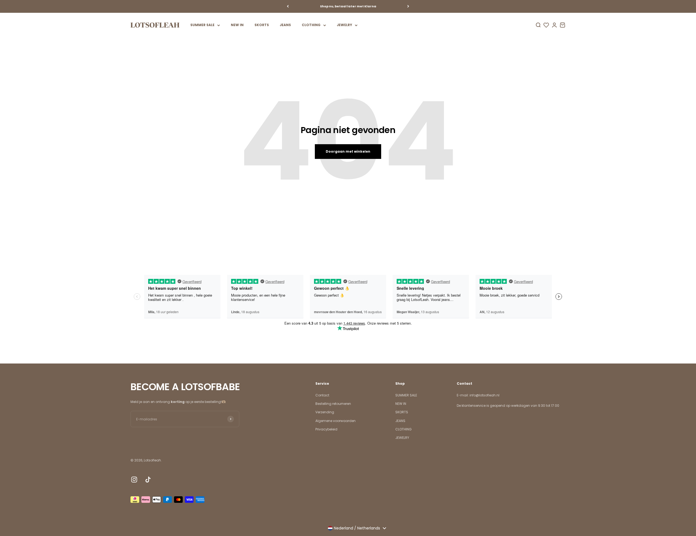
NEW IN (237, 25)
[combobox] (357, 528)
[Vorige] (288, 6)
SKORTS (261, 25)
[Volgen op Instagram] (134, 479)
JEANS (285, 25)
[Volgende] (408, 6)
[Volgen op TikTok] (148, 479)
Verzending (324, 412)
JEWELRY (344, 25)
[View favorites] (546, 25)
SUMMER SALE (202, 25)
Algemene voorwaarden (335, 420)
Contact (322, 395)
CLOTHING (311, 25)
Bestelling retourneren (333, 403)
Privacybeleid (326, 429)
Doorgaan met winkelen (348, 151)
